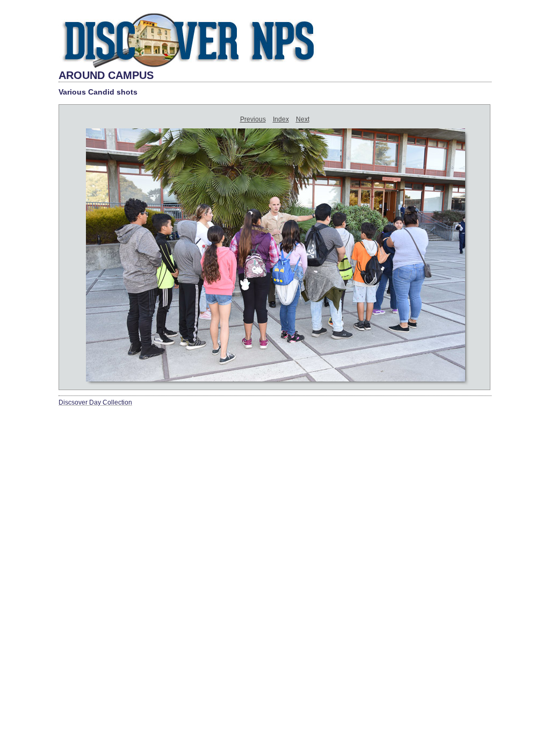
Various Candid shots (98, 92)
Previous (253, 119)
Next (302, 119)
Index (281, 119)
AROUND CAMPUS (106, 75)
